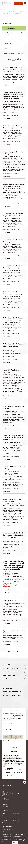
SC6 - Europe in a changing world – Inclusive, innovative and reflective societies (14, 109)
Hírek (6, 19)
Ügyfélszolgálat (9, 679)
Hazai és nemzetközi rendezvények (14, 39)
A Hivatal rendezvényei (16, 13)
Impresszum (6, 831)
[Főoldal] (8, 3)
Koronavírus (7, 48)
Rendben (15, 842)
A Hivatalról (8, 688)
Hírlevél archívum (8, 775)
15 (15, 59)
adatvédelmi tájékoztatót (10, 768)
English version (7, 785)
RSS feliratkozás (7, 782)
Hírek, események (18, 11)
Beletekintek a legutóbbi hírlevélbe (13, 772)
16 (18, 59)
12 (9, 59)
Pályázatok (7, 664)
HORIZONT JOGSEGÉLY (18, 3)
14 (13, 59)
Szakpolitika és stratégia (13, 691)
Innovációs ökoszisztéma (12, 671)
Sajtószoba (7, 699)
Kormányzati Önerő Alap (11, 668)
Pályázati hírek (8, 43)
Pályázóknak (9, 11)
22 (20, 59)
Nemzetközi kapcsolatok (12, 695)
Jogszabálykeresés (8, 829)
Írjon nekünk (6, 806)
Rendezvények (5, 13)
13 (11, 59)
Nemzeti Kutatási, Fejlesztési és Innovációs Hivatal (11, 793)
